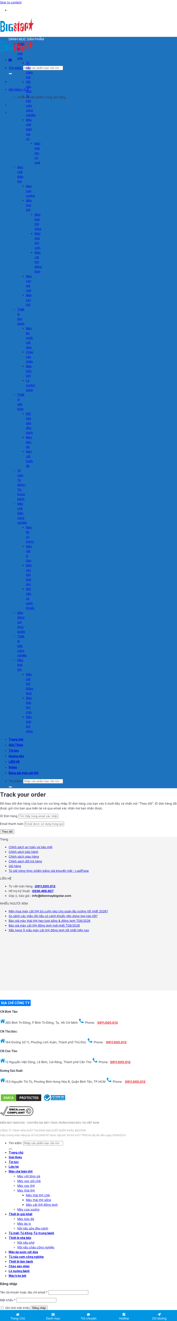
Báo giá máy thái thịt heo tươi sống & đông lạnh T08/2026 (49, 920)
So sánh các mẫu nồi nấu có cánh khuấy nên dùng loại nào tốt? (53, 916)
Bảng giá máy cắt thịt (23, 773)
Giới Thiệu (16, 745)
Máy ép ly (24, 1223)
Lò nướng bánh (30, 385)
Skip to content (11, 2)
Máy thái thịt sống (38, 1200)
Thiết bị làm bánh (21, 1261)
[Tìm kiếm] (10, 73)
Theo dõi (7, 831)
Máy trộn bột (29, 370)
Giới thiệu (15, 1157)
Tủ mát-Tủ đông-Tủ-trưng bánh (21, 485)
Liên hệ (14, 1166)
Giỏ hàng (15, 866)
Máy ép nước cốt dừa (29, 337)
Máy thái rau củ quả (38, 153)
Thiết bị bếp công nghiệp (22, 645)
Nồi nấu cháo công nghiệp (35, 1247)
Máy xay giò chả (29, 1181)
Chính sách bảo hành (23, 852)
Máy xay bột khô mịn (29, 574)
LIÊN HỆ (14, 761)
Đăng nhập (39, 1308)
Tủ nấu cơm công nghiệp (31, 105)
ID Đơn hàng (8, 816)
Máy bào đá (29, 442)
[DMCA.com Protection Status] (21, 1101)
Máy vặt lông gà (28, 1176)
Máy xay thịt (29, 299)
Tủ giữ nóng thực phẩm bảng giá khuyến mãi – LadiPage (49, 870)
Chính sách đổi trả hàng (25, 861)
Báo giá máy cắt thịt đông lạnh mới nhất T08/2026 (44, 925)
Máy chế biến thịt (21, 1171)
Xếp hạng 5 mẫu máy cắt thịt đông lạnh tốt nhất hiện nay (49, 930)
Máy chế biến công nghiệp (22, 513)
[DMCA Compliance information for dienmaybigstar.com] (16, 1115)
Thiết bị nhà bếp (20, 1238)
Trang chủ (16, 739)
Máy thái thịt (29, 205)
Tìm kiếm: (15, 68)
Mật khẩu (8, 1300)
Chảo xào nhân (29, 356)
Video (13, 767)
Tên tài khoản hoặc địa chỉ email (23, 1292)
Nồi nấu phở (28, 86)
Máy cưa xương (30, 190)
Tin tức (14, 750)
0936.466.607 (43, 891)
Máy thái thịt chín (38, 1195)
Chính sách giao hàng (24, 856)
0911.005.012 (44, 886)
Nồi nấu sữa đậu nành (29, 423)
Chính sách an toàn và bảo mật (30, 847)
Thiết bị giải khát (20, 1214)
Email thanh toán (11, 824)
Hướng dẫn (16, 756)
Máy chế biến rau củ (29, 129)
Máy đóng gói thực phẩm (21, 622)
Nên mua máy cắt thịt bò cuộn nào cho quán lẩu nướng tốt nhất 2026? (58, 911)
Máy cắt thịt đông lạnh (38, 262)
